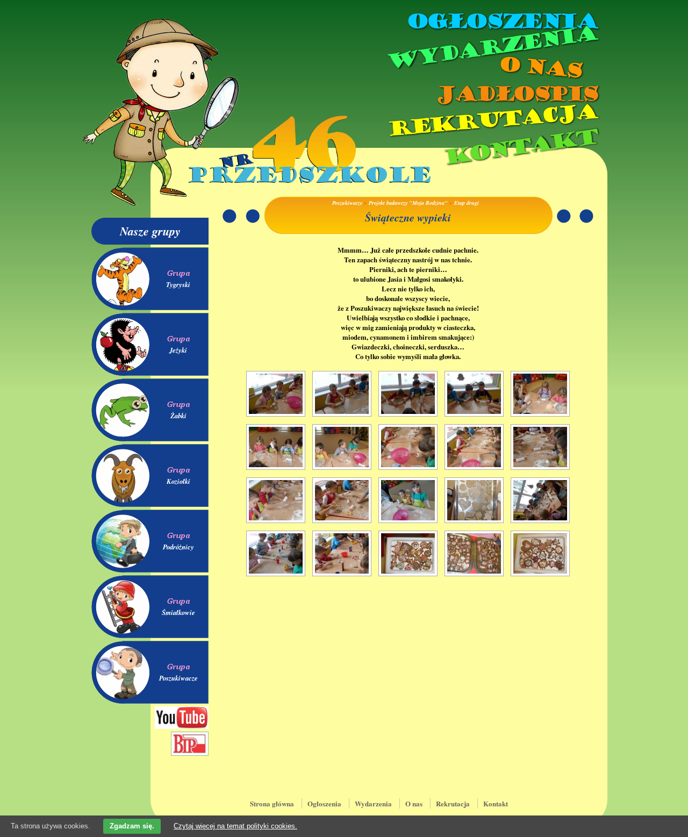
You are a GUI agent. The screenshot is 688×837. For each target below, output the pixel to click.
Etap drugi (466, 202)
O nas (540, 67)
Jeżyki (178, 350)
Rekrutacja (492, 120)
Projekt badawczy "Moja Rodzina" (408, 202)
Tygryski (178, 284)
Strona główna (272, 803)
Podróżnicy (178, 547)
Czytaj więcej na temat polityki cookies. (235, 826)
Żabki (178, 415)
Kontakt (520, 147)
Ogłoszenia (501, 21)
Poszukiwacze (178, 678)
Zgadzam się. (132, 826)
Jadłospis (516, 94)
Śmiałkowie (178, 612)
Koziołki (178, 481)
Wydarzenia (491, 48)
